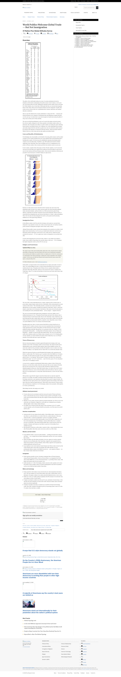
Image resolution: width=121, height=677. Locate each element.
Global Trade (48, 525)
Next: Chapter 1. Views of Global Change (42, 494)
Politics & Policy (45, 643)
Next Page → (43, 501)
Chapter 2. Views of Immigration (82, 39)
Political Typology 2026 (30, 620)
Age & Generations (46, 656)
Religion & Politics (41, 527)
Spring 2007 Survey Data (81, 30)
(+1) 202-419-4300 (26, 646)
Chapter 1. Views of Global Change (83, 38)
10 (44, 500)
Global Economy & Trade (41, 525)
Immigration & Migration (55, 525)
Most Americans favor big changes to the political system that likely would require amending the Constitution (43, 627)
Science (63, 649)
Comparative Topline (80, 25)
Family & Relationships (66, 643)
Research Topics (28, 12)
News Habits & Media (65, 654)
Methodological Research (66, 656)
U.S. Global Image (48, 527)
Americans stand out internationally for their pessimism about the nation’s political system (40, 611)
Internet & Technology (66, 651)
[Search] (97, 7)
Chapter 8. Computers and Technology (84, 46)
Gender (28, 525)
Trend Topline (79, 27)
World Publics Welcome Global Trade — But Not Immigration (86, 36)
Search (76, 7)
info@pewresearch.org (42, 261)
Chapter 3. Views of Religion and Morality (84, 40)
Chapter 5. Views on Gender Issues (83, 42)
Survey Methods (79, 47)
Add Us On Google (26, 36)
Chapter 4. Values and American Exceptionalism (86, 41)
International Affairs (46, 646)
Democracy (25, 525)
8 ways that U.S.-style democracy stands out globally (43, 550)
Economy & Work (64, 646)
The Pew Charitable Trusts (86, 669)
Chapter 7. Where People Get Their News (84, 44)
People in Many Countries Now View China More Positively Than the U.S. (42, 631)
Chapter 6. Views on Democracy (82, 43)
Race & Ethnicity (45, 651)
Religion (44, 654)
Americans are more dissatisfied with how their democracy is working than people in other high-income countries (41, 575)
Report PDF (78, 22)
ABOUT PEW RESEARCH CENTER (28, 667)
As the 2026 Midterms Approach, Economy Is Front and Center (40, 623)
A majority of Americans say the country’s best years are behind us (43, 594)
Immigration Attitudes (26, 527)
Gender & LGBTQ (33, 525)
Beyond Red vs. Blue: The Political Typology (35, 634)
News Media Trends (34, 527)
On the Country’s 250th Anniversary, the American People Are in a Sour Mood (42, 561)
